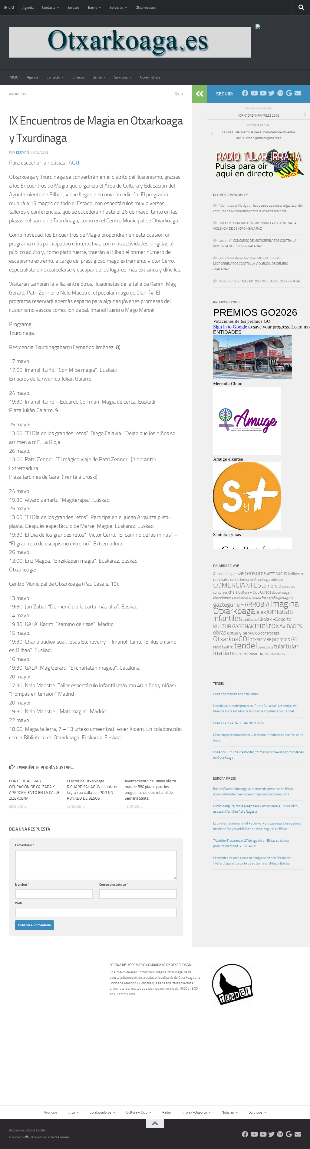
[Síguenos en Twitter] (271, 93)
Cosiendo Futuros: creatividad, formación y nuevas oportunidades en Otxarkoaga (258, 755)
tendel (245, 645)
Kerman (22, 153)
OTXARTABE (260, 639)
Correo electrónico (113, 885)
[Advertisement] (260, 1047)
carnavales (221, 580)
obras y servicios (243, 633)
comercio (271, 586)
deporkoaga (280, 592)
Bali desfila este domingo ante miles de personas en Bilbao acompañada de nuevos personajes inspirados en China (253, 791)
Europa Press (224, 779)
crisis (233, 592)
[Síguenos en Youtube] (254, 93)
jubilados (250, 619)
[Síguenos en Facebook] (245, 93)
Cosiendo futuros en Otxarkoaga (235, 694)
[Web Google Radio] (289, 93)
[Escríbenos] (298, 93)
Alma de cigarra (226, 573)
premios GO (285, 639)
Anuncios (17, 94)
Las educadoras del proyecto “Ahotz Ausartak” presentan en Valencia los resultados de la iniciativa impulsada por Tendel (255, 708)
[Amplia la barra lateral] (199, 94)
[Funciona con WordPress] (26, 1137)
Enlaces (74, 7)
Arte (71, 1112)
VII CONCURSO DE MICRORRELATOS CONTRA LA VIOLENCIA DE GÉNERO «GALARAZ (250, 263)
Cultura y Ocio (248, 592)
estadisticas (240, 598)
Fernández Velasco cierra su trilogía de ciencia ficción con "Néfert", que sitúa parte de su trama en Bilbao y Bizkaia (252, 860)
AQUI (75, 162)
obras (219, 632)
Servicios (116, 7)
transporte (265, 647)
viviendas (275, 653)
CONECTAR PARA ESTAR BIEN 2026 (238, 723)
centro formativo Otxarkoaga (250, 580)
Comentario (24, 845)
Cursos (265, 592)
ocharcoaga (269, 633)
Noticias (228, 1112)
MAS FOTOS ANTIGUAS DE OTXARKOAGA (271, 281)
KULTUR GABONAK (233, 626)
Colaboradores (100, 1112)
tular (279, 646)
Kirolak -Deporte (274, 619)
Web (18, 903)
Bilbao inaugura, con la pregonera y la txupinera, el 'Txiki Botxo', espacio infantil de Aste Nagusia (256, 809)
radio (217, 647)
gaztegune (226, 604)
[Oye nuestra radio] (280, 93)
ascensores (252, 573)
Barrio (92, 7)
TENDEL (218, 684)
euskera (255, 598)
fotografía (270, 598)
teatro (227, 647)
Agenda (28, 7)
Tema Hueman (60, 1137)
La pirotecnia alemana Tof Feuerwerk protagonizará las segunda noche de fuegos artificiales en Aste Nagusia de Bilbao (257, 826)
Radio (166, 1112)
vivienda (257, 653)
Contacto (48, 7)
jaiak (261, 612)
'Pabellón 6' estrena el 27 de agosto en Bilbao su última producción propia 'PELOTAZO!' (251, 843)
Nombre (22, 885)
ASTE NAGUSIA (278, 574)
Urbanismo (239, 653)
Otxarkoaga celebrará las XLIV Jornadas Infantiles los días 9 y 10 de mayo (258, 737)
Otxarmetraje (146, 7)
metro (265, 625)
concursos (220, 592)
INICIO (9, 7)
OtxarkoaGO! (231, 639)
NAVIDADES (289, 626)
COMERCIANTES (237, 585)
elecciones (222, 598)
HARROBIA (254, 604)
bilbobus (296, 574)
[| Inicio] (130, 42)
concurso (288, 586)
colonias (277, 580)
